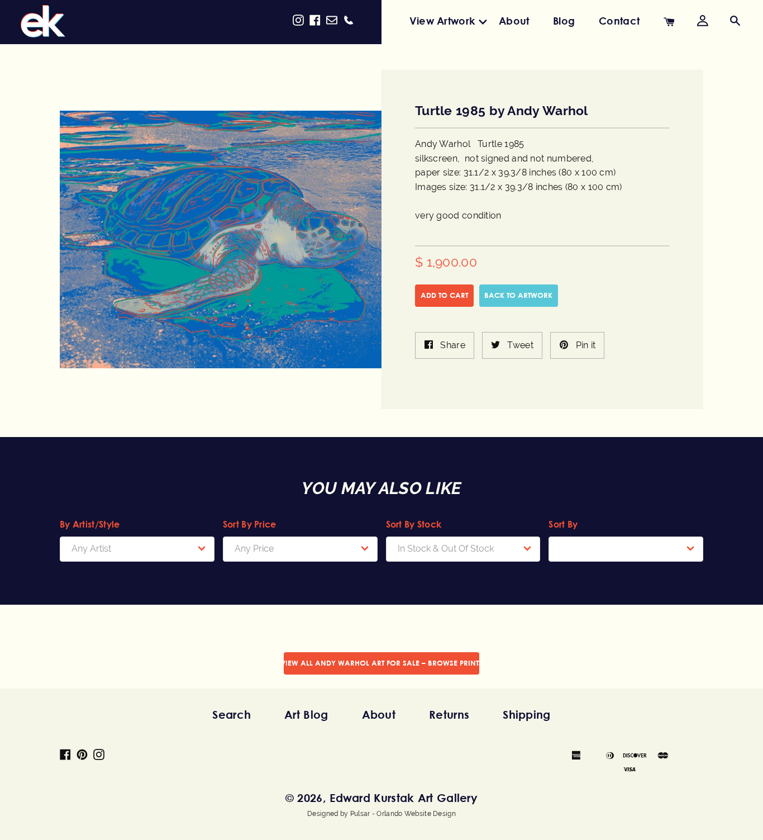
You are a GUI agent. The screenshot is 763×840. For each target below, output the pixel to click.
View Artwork (442, 21)
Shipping (526, 714)
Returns (449, 714)
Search (231, 714)
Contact (619, 21)
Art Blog (306, 714)
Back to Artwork (518, 295)
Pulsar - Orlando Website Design (403, 814)
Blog (564, 21)
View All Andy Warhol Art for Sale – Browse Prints (381, 662)
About (514, 21)
